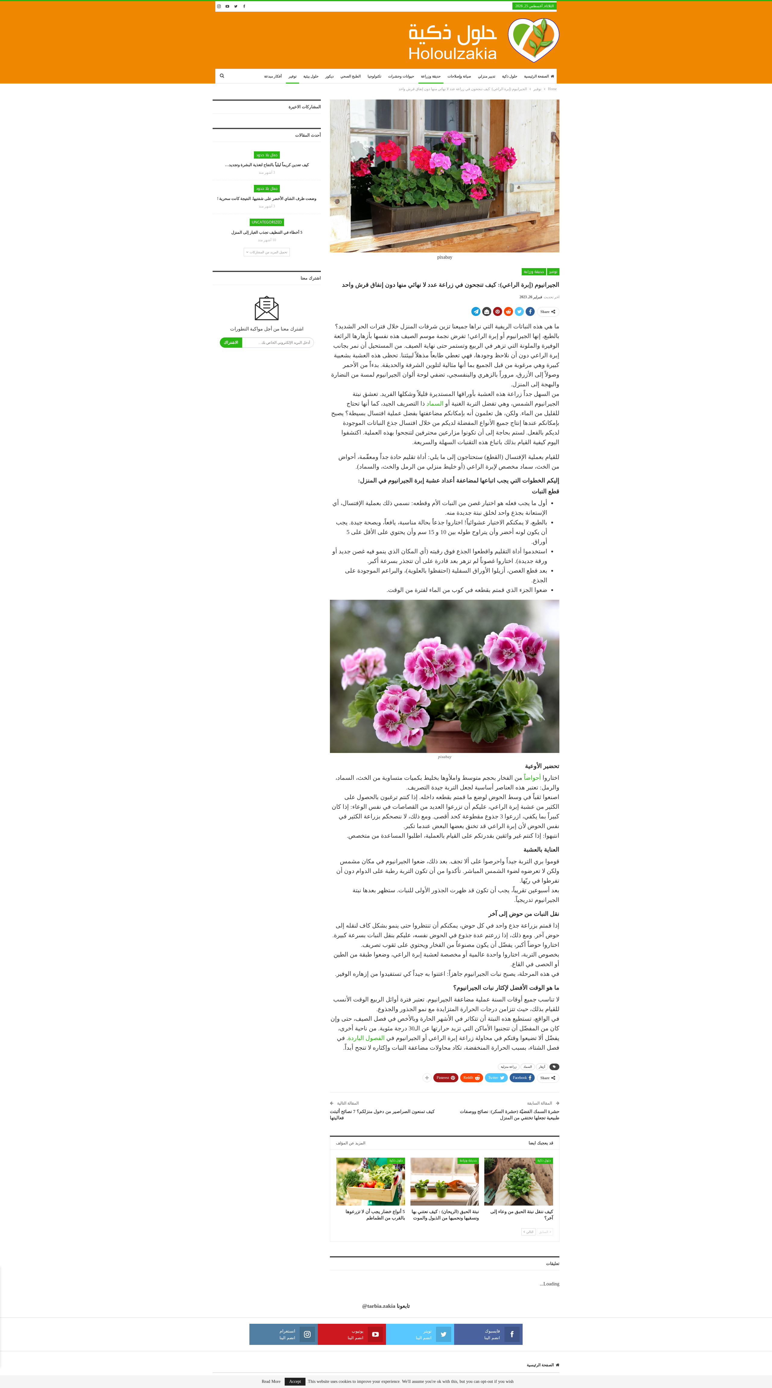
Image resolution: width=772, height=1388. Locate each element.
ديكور (329, 76)
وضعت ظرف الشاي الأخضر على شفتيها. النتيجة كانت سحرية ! (266, 198)
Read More (271, 1382)
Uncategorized (267, 222)
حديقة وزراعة (431, 76)
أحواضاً (532, 777)
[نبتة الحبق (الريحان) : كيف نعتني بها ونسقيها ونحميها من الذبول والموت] (444, 1182)
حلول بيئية (310, 76)
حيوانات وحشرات (401, 76)
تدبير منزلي (486, 76)
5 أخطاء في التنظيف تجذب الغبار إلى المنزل (266, 232)
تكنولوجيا (374, 76)
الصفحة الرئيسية (536, 76)
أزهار (542, 1066)
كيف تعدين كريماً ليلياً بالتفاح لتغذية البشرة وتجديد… (267, 165)
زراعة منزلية (509, 1066)
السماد (435, 403)
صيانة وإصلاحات (459, 76)
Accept (295, 1381)
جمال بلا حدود (267, 155)
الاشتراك (231, 342)
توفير (292, 76)
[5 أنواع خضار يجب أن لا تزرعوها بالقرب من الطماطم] (370, 1182)
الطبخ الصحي (350, 76)
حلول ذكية (509, 76)
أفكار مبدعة (273, 76)
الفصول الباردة (366, 1038)
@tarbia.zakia (378, 1306)
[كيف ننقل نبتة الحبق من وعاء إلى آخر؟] (518, 1182)
